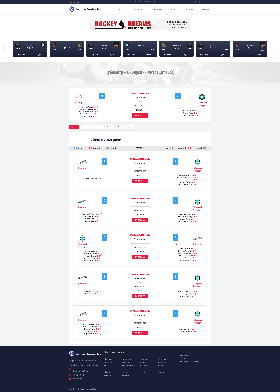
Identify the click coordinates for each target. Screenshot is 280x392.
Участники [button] (157, 9)
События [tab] (110, 127)
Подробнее (140, 115)
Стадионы (108, 362)
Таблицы (144, 362)
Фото (143, 372)
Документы (127, 359)
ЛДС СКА (21, 55)
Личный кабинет (206, 2)
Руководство (163, 359)
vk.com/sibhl (186, 355)
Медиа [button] (173, 9)
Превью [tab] (74, 127)
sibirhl (183, 358)
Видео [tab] (129, 127)
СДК (106, 366)
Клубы (161, 366)
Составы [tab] (85, 127)
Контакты (108, 359)
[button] (3, 48)
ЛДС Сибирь (131, 55)
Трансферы (145, 366)
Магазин (206, 9)
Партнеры (144, 359)
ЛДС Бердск (140, 175)
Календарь (127, 362)
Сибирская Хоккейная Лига (191, 362)
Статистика (163, 362)
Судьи (125, 372)
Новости (189, 9)
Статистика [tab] (98, 127)
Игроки (107, 372)
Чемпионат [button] (138, 9)
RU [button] (196, 2)
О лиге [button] (122, 9)
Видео (39, 55)
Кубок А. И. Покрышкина (140, 94)
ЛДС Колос (140, 291)
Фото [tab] (120, 127)
